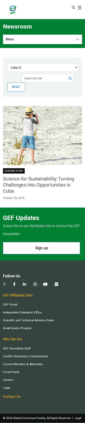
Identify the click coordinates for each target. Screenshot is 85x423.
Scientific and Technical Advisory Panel (28, 320)
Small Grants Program (17, 328)
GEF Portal (10, 304)
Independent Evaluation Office (22, 312)
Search (73, 7)
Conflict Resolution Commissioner (25, 356)
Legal (6, 388)
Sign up (41, 248)
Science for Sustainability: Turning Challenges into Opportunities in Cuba (38, 185)
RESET (16, 87)
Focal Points (11, 372)
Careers (8, 380)
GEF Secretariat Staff (17, 348)
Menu (10, 39)
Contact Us (12, 396)
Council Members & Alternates (23, 364)
